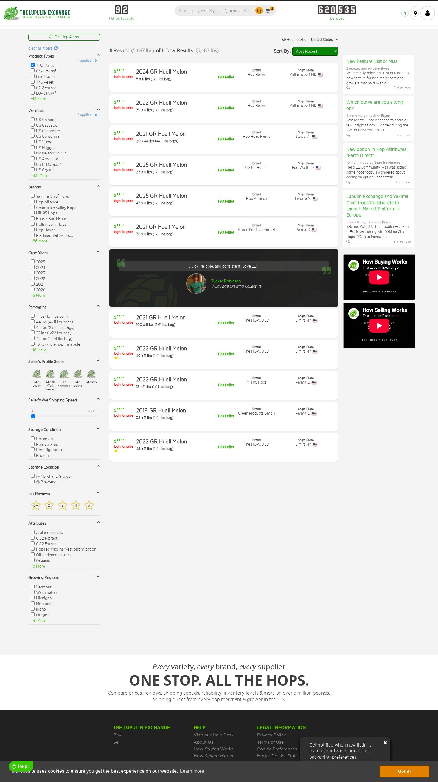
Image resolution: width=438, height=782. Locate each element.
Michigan (44, 597)
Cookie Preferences (277, 749)
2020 (41, 289)
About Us (203, 742)
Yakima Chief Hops (52, 196)
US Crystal (45, 169)
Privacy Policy (271, 735)
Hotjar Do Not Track (278, 755)
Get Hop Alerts (67, 37)
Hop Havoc (46, 229)
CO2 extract (47, 537)
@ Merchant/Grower (54, 476)
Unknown (44, 438)
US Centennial (48, 136)
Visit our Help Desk (214, 735)
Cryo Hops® (46, 70)
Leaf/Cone (45, 76)
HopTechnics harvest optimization (66, 548)
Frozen (42, 455)
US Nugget (45, 147)
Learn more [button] (192, 771)
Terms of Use (270, 742)
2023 (40, 272)
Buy (117, 735)
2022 (40, 278)
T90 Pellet (45, 65)
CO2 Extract (47, 87)
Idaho (41, 608)
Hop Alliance (47, 201)
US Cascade (46, 125)
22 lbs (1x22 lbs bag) (53, 332)
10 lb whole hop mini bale (58, 344)
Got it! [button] (404, 771)
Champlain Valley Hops (56, 207)
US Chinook (46, 119)
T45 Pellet (45, 81)
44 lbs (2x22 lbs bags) (55, 327)
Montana (43, 603)
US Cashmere (48, 130)
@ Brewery (46, 481)
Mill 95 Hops (46, 212)
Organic (43, 560)
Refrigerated (47, 444)
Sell (117, 742)
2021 (40, 284)
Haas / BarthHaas (51, 218)
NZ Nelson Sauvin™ (52, 152)
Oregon (42, 614)
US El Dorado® (48, 164)
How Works (214, 749)
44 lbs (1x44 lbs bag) (54, 338)
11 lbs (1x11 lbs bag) (52, 316)
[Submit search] (259, 10)
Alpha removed (49, 532)
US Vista (43, 141)
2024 (40, 267)
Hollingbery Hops (51, 224)
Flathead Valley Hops (54, 235)
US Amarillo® (47, 158)
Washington (46, 592)
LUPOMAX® (46, 92)
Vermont (44, 586)
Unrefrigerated (49, 449)
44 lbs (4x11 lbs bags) (54, 321)
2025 (40, 261)
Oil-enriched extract (53, 554)
